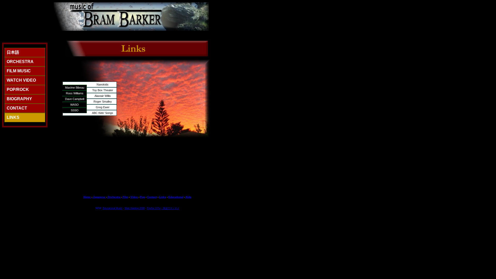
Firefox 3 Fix (154, 208)
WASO (74, 104)
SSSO (75, 110)
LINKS (13, 117)
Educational (175, 197)
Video (134, 197)
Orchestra (114, 197)
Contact (152, 197)
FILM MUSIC (19, 71)
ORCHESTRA (20, 61)
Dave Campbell (74, 98)
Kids (188, 197)
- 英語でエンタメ (170, 208)
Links (162, 197)
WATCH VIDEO (21, 80)
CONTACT (17, 108)
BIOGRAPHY (19, 99)
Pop (142, 197)
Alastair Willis (103, 95)
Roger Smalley (103, 101)
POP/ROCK (18, 89)
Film (125, 197)
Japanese (99, 197)
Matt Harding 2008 (135, 208)
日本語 (13, 52)
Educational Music (112, 208)
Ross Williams (74, 93)
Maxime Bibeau (74, 87)
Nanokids (103, 84)
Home (87, 197)
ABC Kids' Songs (102, 112)
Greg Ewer (103, 107)
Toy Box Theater (102, 90)
